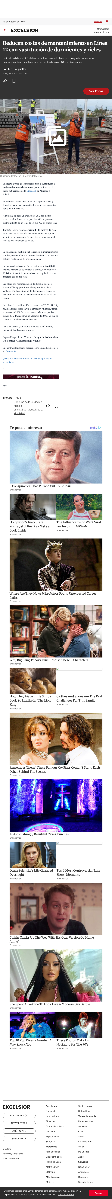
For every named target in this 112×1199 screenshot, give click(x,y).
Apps (81, 1157)
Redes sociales (85, 1121)
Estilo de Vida (85, 1141)
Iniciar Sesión (19, 1115)
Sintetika (50, 1141)
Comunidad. (12, 351)
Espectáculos (53, 1136)
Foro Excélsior (53, 1151)
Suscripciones (85, 1182)
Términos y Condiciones (13, 1154)
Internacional (52, 1116)
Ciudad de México (55, 1126)
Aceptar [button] (98, 1193)
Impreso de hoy (101, 32)
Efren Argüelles (17, 69)
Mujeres (50, 1182)
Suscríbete (19, 1138)
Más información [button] (66, 1195)
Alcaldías (82, 1126)
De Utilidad (83, 1151)
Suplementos (85, 1106)
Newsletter (19, 1123)
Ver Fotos (96, 91)
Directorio (7, 1149)
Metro (38, 409)
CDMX (17, 398)
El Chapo (50, 1172)
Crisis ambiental (54, 1157)
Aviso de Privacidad (11, 1158)
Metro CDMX (52, 1167)
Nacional (50, 1111)
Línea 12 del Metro (24, 409)
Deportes (50, 1131)
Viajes (81, 1146)
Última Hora (103, 29)
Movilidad (19, 413)
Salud (81, 1136)
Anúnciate (98, 22)
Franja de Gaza (53, 1162)
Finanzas (50, 1121)
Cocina (81, 1131)
